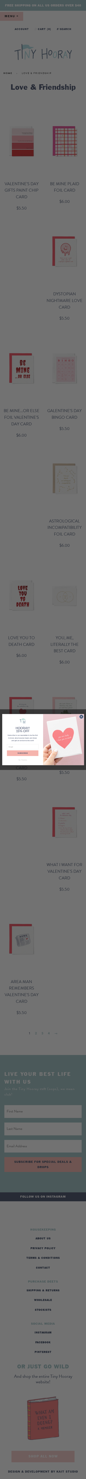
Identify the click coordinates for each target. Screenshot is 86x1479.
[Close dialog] (81, 716)
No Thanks (22, 760)
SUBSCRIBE (22, 753)
